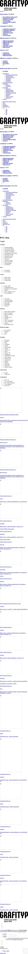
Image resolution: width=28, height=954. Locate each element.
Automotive (8, 78)
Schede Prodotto (9, 90)
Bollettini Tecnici (9, 91)
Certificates (8, 94)
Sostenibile (5, 83)
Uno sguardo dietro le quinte (9, 101)
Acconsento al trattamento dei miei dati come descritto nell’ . (17, 939)
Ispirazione (5, 105)
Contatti (4, 99)
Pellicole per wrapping (5, 58)
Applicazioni (6, 73)
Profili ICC (8, 89)
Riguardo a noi (6, 106)
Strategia (8, 85)
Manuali (7, 95)
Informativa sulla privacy (17, 939)
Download (5, 87)
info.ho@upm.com (22, 931)
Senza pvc (2, 50)
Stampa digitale (9, 76)
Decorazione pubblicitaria (11, 74)
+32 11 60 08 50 (4, 930)
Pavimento (8, 80)
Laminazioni (3, 26)
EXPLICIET (3, 953)
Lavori (4, 104)
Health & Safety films (5, 68)
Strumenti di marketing (11, 92)
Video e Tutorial (9, 96)
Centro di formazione (7, 82)
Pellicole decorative (4, 38)
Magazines (8, 97)
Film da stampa (4, 14)
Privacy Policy (6, 951)
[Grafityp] (14, 10)
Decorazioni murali (10, 77)
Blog (4, 102)
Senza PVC (8, 81)
